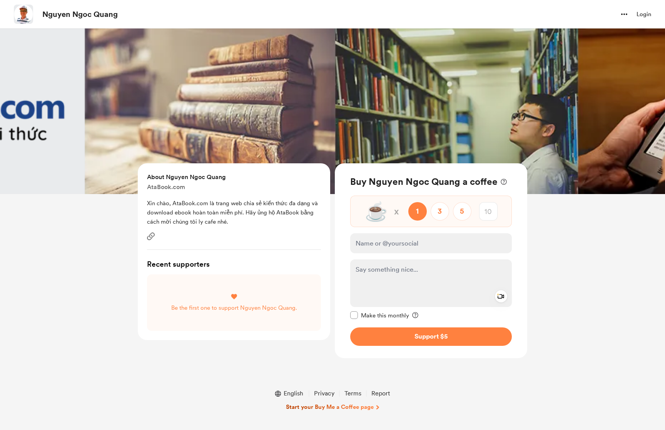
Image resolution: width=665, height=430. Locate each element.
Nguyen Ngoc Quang (80, 14)
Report (380, 393)
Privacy (324, 393)
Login (644, 14)
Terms (352, 393)
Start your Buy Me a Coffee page (330, 406)
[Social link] (151, 236)
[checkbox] (379, 315)
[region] (431, 260)
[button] (624, 14)
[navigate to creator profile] (23, 14)
